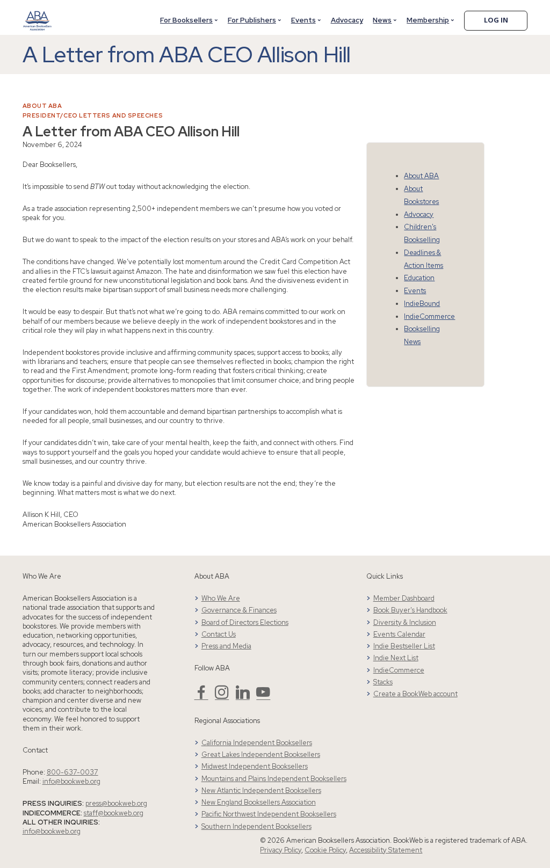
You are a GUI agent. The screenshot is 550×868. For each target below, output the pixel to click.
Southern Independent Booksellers (256, 826)
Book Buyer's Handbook (410, 610)
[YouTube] (263, 696)
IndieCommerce (429, 316)
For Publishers (252, 20)
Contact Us (218, 634)
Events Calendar (399, 634)
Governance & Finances (239, 610)
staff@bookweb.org (113, 813)
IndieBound (422, 303)
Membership (428, 20)
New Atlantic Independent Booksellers (261, 790)
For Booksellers (186, 20)
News (382, 20)
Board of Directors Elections (244, 622)
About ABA (42, 106)
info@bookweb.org (71, 781)
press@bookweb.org (116, 803)
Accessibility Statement (385, 850)
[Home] (37, 14)
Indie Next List (395, 657)
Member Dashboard (404, 598)
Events (303, 20)
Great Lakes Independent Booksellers (260, 754)
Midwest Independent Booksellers (254, 766)
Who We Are (220, 598)
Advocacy (347, 20)
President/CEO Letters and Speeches (93, 115)
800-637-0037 (72, 772)
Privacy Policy (280, 850)
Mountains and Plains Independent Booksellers (273, 778)
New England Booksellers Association (258, 802)
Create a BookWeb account (415, 693)
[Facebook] (201, 696)
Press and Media (226, 646)
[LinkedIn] (243, 696)
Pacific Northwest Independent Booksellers (268, 814)
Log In (496, 20)
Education (419, 277)
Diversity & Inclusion (404, 622)
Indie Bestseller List (404, 646)
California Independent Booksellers (256, 742)
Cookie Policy (325, 850)
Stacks (383, 682)
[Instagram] (222, 696)
